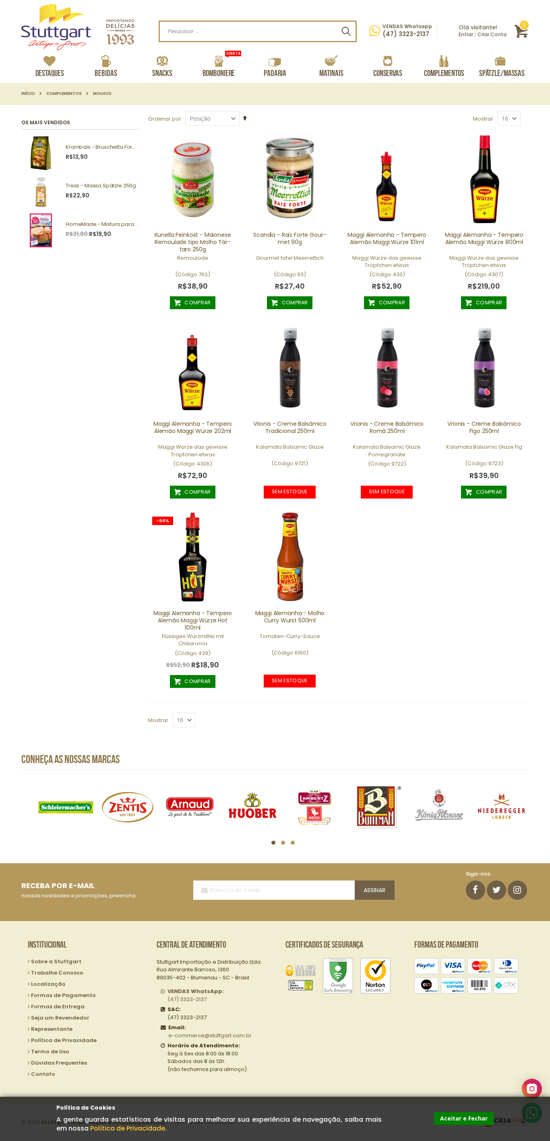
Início (28, 93)
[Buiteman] (377, 807)
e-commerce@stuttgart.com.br (210, 1035)
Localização (48, 984)
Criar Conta (492, 34)
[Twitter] (496, 890)
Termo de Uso (50, 1051)
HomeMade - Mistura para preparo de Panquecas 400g (102, 224)
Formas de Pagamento (63, 995)
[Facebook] (475, 890)
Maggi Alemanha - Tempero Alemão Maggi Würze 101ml (386, 238)
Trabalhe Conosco (57, 973)
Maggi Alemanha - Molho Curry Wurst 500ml (290, 616)
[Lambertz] (314, 807)
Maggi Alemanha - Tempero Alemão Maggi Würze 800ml (484, 238)
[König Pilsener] (439, 807)
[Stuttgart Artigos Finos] (77, 27)
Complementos (64, 94)
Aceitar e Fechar (464, 1118)
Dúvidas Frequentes (59, 1063)
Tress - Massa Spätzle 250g (101, 185)
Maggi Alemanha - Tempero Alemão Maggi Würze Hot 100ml (192, 620)
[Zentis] (127, 807)
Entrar (466, 34)
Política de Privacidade (127, 1128)
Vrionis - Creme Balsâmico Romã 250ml (387, 427)
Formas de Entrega (58, 1006)
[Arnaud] (189, 807)
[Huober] (252, 807)
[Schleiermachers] (65, 807)
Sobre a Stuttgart (56, 961)
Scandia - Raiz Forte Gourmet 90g (289, 238)
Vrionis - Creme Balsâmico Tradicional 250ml (290, 427)
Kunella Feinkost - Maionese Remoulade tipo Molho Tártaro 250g (193, 242)
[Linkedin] (517, 890)
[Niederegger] (501, 807)
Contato (43, 1074)
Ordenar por (164, 119)
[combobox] (258, 31)
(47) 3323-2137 (195, 995)
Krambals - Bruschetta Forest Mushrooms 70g (102, 147)
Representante (51, 1029)
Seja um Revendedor (60, 1018)
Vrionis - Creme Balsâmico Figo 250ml (484, 427)
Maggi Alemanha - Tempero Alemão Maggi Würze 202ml (192, 427)
